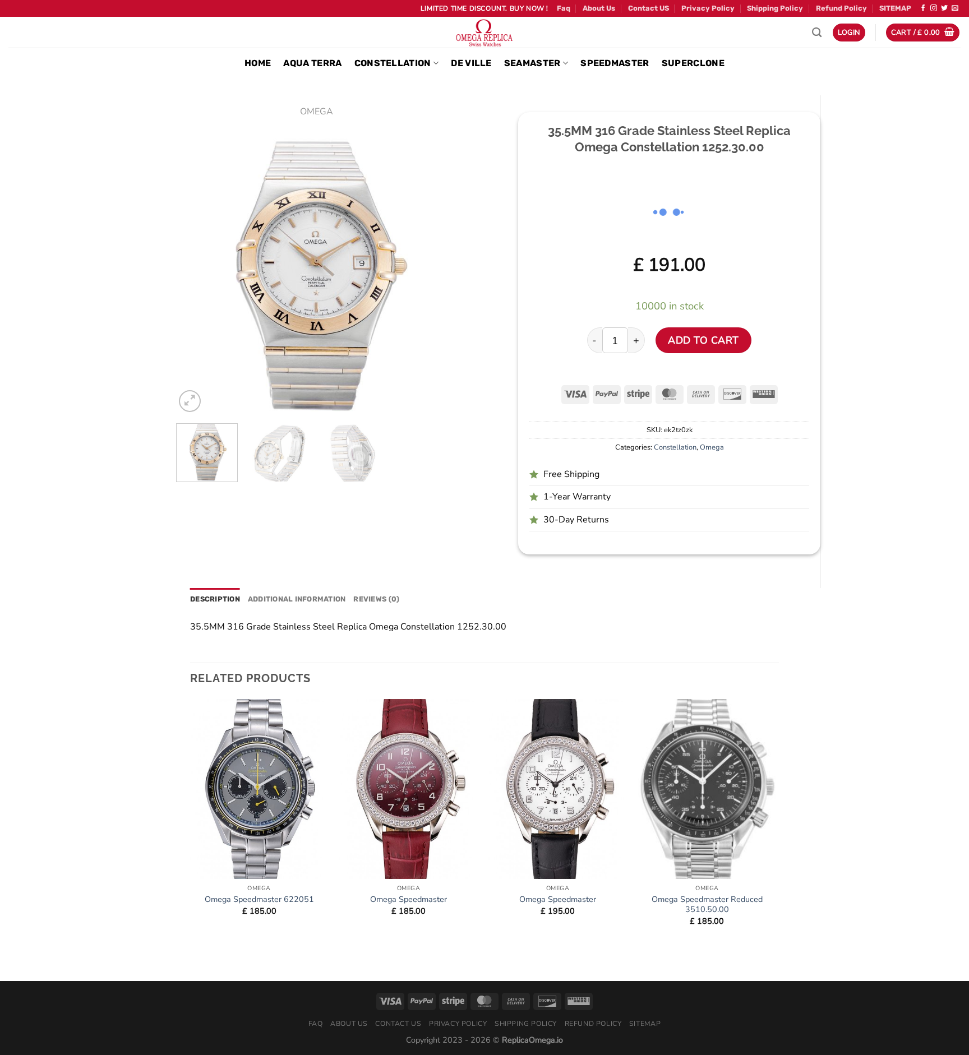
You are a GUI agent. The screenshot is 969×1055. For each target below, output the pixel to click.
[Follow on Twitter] (944, 8)
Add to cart (703, 340)
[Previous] (196, 275)
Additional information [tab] (297, 599)
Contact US (648, 8)
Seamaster (532, 63)
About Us (599, 8)
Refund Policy (841, 8)
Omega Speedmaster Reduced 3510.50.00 (707, 904)
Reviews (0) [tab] (376, 599)
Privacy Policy (708, 8)
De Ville (471, 63)
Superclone (693, 63)
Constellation (392, 63)
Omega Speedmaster (408, 899)
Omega (316, 111)
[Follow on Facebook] (923, 8)
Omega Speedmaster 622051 (259, 899)
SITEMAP (895, 8)
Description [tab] (215, 599)
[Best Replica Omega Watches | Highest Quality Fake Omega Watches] (484, 32)
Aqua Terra (312, 63)
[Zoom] (190, 401)
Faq (563, 8)
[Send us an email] (955, 8)
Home (257, 63)
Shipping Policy (775, 8)
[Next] (437, 275)
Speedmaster (614, 63)
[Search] (817, 32)
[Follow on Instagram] (933, 8)
